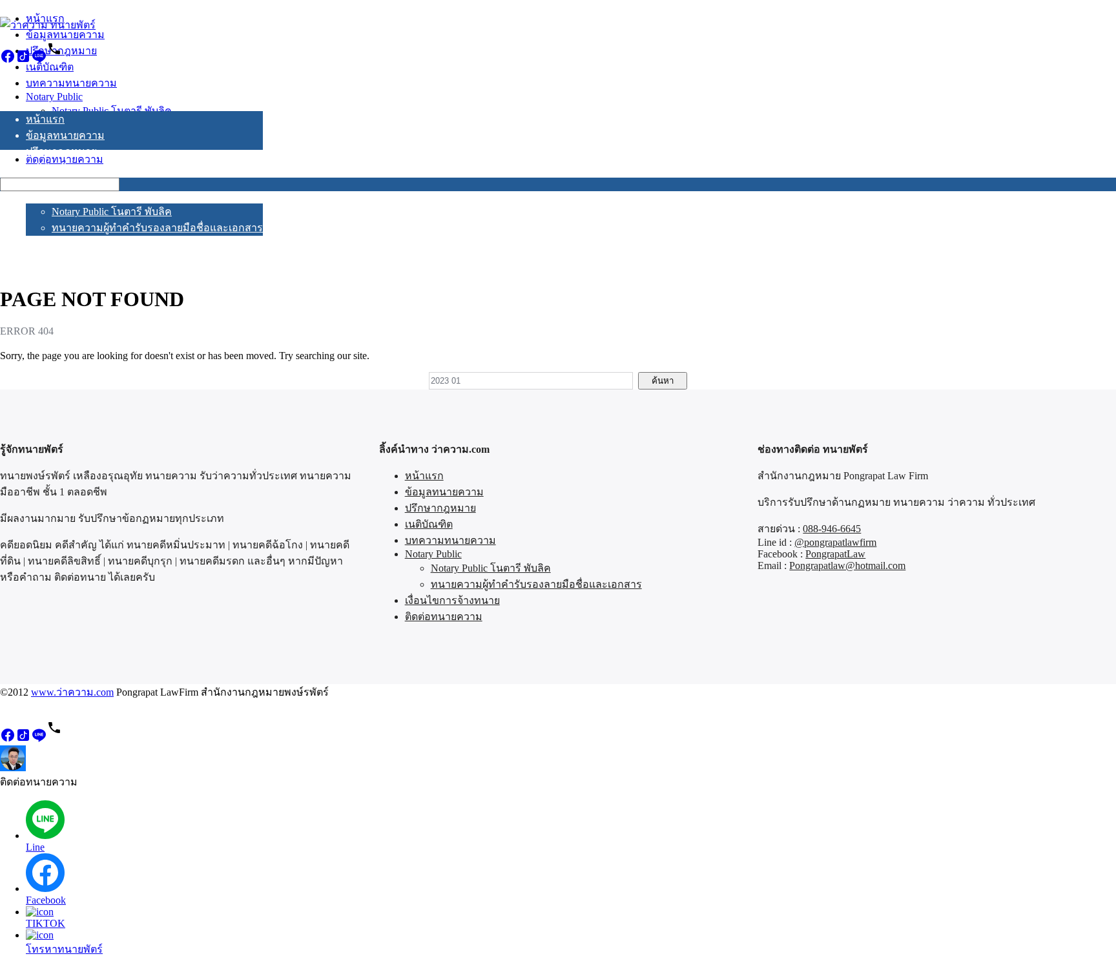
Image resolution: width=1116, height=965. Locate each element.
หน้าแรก (45, 119)
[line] (38, 60)
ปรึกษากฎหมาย (61, 151)
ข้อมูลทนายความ (65, 135)
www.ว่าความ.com (72, 692)
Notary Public (54, 197)
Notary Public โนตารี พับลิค (112, 211)
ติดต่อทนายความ (64, 259)
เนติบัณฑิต (50, 167)
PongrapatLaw (835, 553)
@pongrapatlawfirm (835, 542)
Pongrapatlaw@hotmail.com (847, 565)
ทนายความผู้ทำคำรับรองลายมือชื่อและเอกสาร (157, 227)
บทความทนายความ (71, 183)
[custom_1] (54, 60)
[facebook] (8, 60)
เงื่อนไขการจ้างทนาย (73, 243)
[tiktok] (23, 60)
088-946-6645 (832, 528)
